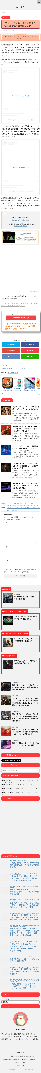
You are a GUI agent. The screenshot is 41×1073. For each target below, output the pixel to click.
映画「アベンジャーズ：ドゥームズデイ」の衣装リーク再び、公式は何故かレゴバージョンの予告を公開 (25, 732)
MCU (4, 368)
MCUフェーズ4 (11, 368)
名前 (6, 547)
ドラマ (5, 365)
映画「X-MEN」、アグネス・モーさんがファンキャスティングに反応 (25, 744)
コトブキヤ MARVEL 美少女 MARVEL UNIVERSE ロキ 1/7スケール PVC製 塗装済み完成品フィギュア (20, 326)
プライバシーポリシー (20, 1062)
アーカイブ (5, 999)
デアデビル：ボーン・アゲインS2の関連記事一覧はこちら (25, 662)
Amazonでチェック (21, 317)
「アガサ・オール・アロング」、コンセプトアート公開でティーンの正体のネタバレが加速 (25, 466)
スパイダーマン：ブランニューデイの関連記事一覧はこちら (25, 640)
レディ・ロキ (19, 368)
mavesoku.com (13, 372)
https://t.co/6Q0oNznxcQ (20, 220)
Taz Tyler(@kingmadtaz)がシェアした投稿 (20, 120)
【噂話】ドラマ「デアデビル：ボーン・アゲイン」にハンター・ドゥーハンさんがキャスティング (25, 429)
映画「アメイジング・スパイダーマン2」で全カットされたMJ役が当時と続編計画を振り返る (25, 687)
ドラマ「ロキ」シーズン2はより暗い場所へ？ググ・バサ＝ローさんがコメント (25, 409)
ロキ (25, 368)
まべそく (20, 7)
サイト (6, 560)
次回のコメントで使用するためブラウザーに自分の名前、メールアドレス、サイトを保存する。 (20, 571)
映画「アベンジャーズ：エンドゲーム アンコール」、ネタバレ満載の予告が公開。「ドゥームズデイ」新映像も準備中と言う (25, 717)
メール (6, 553)
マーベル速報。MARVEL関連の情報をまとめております (20, 1056)
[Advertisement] (20, 267)
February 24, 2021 (20, 226)
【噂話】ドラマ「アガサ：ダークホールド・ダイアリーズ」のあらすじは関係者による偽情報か (25, 486)
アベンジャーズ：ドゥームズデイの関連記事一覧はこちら (25, 618)
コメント (7, 522)
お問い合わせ (20, 1065)
